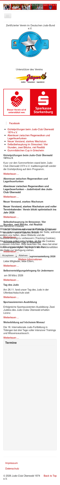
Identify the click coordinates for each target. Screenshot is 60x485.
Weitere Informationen (30, 259)
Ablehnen (23, 255)
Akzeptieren (8, 255)
